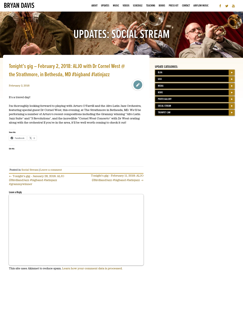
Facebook (220, 6)
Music (116, 6)
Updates (105, 6)
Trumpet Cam (164, 112)
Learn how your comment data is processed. (92, 268)
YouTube (233, 6)
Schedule (137, 6)
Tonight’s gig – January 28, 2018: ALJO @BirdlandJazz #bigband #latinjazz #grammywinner (36, 180)
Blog (160, 72)
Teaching (150, 6)
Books (162, 6)
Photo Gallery (165, 99)
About (94, 6)
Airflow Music (200, 6)
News (160, 92)
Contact (186, 6)
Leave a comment (51, 169)
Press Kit (173, 6)
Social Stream (29, 169)
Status (137, 85)
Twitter (227, 6)
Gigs (160, 79)
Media (160, 86)
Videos (126, 6)
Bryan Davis (19, 6)
